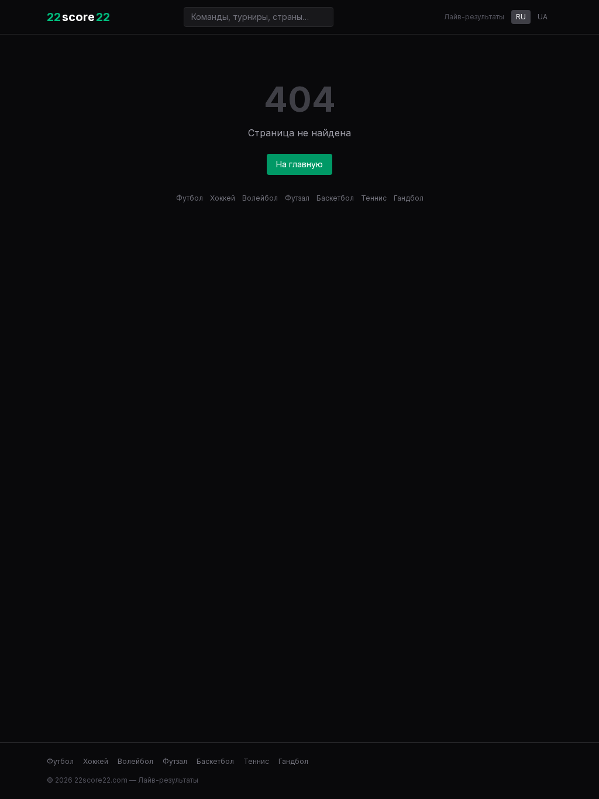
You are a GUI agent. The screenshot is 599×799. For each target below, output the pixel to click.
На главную (299, 164)
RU (521, 16)
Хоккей (222, 198)
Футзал (297, 198)
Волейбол (260, 198)
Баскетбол (335, 198)
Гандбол (409, 198)
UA (543, 16)
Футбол (189, 198)
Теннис (374, 198)
